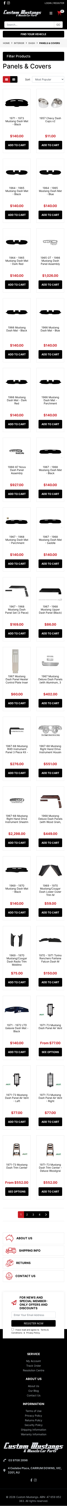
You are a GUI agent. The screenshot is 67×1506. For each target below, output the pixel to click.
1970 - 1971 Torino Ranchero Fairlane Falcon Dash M (50, 958)
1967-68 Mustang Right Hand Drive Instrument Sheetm (16, 819)
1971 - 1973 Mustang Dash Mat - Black (16, 121)
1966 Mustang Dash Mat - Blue (50, 329)
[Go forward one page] (46, 1214)
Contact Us (33, 1395)
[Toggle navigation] (51, 13)
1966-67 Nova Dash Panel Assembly (17, 470)
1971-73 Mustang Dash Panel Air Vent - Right (50, 1098)
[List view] (13, 79)
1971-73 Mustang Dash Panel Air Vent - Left (17, 1098)
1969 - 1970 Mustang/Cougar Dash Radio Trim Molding (17, 960)
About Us (33, 1386)
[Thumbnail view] (6, 79)
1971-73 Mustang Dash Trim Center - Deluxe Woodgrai (50, 1168)
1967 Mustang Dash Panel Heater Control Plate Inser (17, 679)
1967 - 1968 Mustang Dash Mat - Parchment (16, 540)
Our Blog (33, 1390)
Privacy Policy (33, 1332)
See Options (50, 1052)
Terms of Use (33, 1410)
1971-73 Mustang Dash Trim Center (17, 1166)
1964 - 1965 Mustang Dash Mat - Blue (50, 191)
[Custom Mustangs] (22, 12)
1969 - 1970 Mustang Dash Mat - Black (16, 888)
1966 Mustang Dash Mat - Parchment (50, 400)
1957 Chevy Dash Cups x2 (50, 120)
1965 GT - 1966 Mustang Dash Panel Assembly (50, 261)
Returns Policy (33, 1420)
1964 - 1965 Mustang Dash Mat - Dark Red (16, 261)
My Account (33, 1361)
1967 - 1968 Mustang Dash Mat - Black (50, 470)
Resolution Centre (33, 1370)
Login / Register (54, 3)
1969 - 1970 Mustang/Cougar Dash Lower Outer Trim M (50, 890)
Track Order (33, 1365)
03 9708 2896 (18, 1460)
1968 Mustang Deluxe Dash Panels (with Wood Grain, (50, 819)
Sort (27, 79)
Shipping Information (33, 1429)
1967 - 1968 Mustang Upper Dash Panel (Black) (50, 609)
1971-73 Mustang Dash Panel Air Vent (50, 1026)
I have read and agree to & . (30, 1331)
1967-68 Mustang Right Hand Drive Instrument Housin (50, 749)
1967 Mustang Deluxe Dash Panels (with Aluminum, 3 (50, 679)
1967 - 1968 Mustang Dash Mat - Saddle (50, 540)
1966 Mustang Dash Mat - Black (16, 329)
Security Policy (34, 1425)
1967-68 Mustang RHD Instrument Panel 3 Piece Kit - (17, 749)
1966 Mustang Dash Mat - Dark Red (17, 400)
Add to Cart (17, 145)
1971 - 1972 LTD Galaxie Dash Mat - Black (16, 1028)
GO (58, 24)
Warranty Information (33, 1434)
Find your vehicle (33, 34)
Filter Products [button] (19, 56)
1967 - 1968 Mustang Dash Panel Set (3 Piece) (16, 609)
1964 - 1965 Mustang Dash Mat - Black (16, 191)
